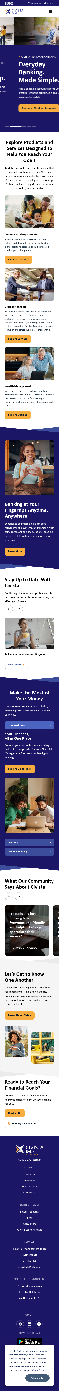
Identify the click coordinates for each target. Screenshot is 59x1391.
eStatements (29, 1254)
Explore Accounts (18, 259)
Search (50, 3)
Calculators (29, 1223)
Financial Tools (16, 725)
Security (13, 842)
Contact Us (14, 1113)
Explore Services (17, 338)
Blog (29, 1217)
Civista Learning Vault (29, 1229)
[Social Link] (20, 1324)
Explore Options (17, 414)
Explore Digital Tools (20, 768)
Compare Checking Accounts (25, 108)
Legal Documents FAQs (29, 1298)
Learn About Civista (19, 1015)
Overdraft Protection (29, 1267)
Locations (35, 3)
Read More (14, 664)
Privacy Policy (37, 1370)
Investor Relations (29, 1292)
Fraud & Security (29, 1211)
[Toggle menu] (50, 11)
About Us (29, 1174)
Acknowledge (37, 1378)
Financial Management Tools (29, 1248)
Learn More (15, 551)
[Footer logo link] (29, 1150)
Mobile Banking (17, 851)
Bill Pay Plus (29, 1260)
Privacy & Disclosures (29, 1286)
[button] (7, 126)
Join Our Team (29, 1186)
